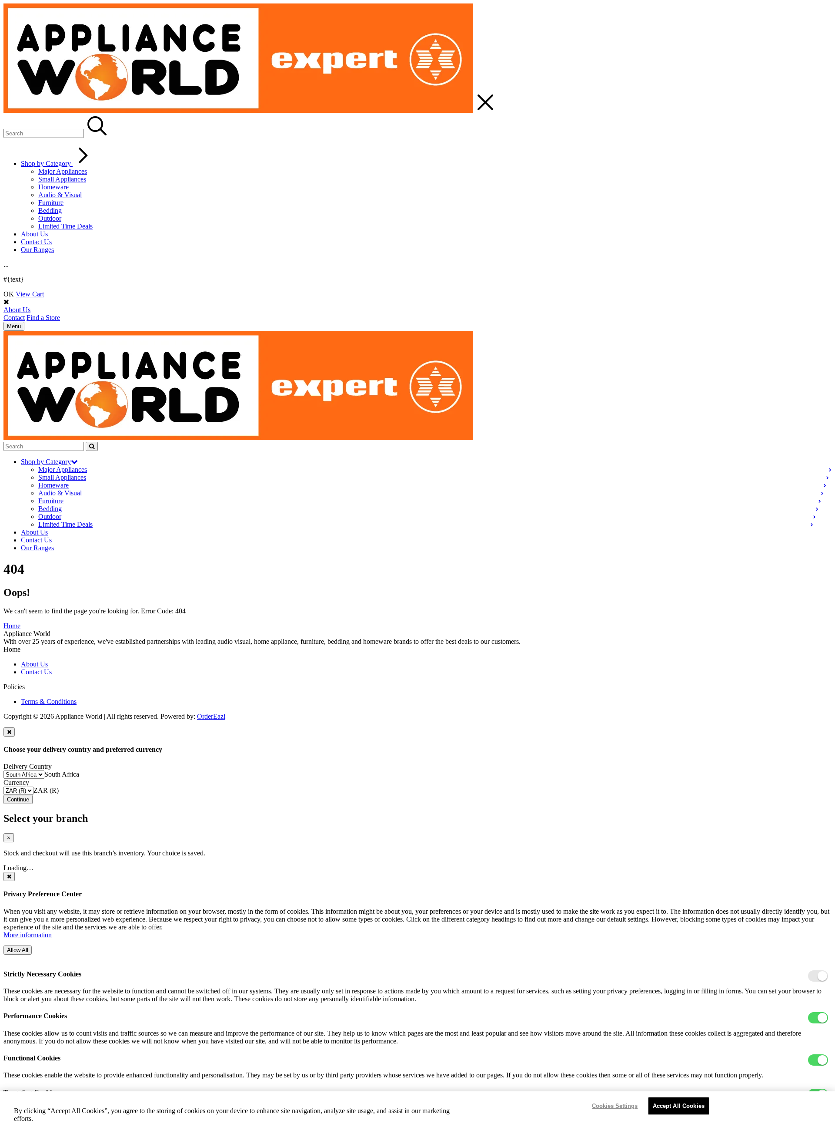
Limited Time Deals (65, 226)
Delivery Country (27, 766)
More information (27, 935)
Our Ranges (37, 249)
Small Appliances (62, 179)
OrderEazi (211, 716)
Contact (14, 317)
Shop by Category (47, 163)
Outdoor (49, 218)
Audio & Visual (60, 195)
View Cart (30, 294)
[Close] (9, 732)
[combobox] (61, 774)
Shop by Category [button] (46, 461)
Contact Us (36, 242)
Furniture (50, 202)
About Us (34, 234)
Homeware (53, 187)
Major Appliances (62, 171)
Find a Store (43, 317)
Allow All (17, 950)
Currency (16, 782)
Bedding (50, 210)
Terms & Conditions (49, 701)
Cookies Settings (615, 1106)
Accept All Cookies (679, 1106)
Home (11, 625)
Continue (18, 799)
